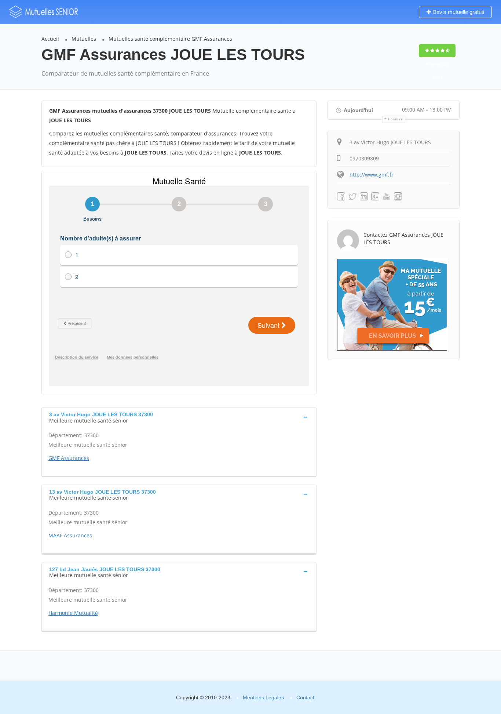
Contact (305, 697)
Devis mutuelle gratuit (457, 12)
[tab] (179, 416)
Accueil (50, 38)
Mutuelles (84, 38)
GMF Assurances (68, 457)
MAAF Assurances (70, 535)
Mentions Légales (263, 697)
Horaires (395, 119)
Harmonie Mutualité (73, 612)
